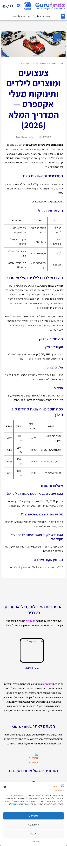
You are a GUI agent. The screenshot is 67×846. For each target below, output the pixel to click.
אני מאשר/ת (33, 815)
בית (61, 63)
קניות (48, 16)
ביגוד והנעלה (32, 667)
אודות (15, 16)
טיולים (34, 16)
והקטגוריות (47, 684)
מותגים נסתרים (24, 16)
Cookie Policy (35, 841)
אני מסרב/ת (33, 824)
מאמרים (52, 63)
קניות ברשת (40, 63)
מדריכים (41, 16)
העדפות (33, 833)
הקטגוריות (30, 620)
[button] (5, 787)
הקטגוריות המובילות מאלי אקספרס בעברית (33, 609)
